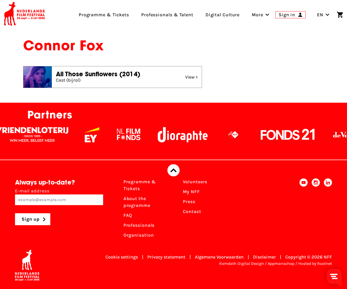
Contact (192, 211)
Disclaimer (264, 257)
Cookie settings (121, 257)
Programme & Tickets (139, 185)
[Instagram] (316, 210)
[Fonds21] (283, 134)
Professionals (139, 225)
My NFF (191, 191)
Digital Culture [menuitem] (223, 14)
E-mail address (32, 191)
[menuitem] (257, 14)
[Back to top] (173, 170)
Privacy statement (166, 257)
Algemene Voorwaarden (219, 257)
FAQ (127, 215)
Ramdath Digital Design (241, 263)
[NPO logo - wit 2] (228, 134)
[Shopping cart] (340, 15)
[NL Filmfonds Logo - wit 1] (124, 134)
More (257, 14)
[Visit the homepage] (24, 14)
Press (189, 201)
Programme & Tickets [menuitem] (104, 14)
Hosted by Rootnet (315, 263)
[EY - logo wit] (87, 134)
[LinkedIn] (328, 210)
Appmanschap (281, 263)
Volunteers (195, 182)
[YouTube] (303, 210)
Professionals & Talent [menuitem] (167, 14)
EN (320, 15)
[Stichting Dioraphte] (178, 134)
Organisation (138, 235)
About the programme (136, 202)
